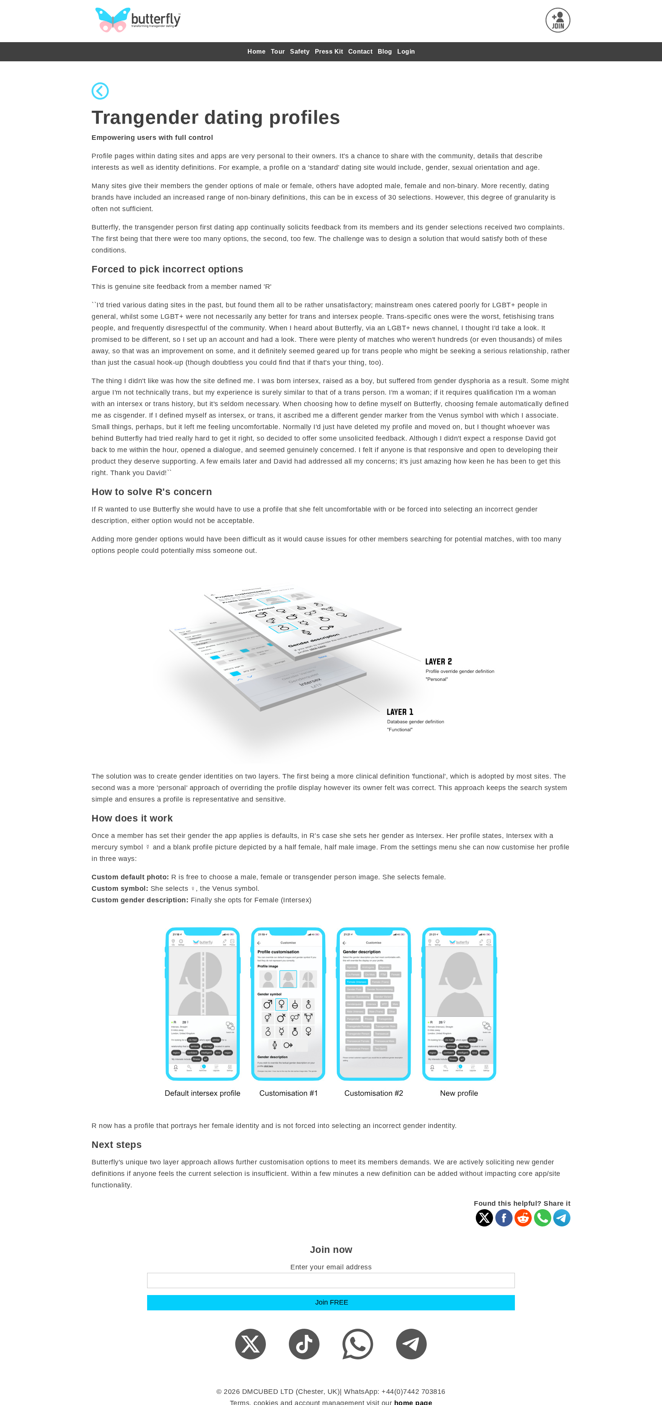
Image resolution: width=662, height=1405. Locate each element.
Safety (300, 51)
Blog (385, 51)
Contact (360, 51)
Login (406, 51)
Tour (278, 51)
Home (256, 51)
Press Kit (329, 51)
